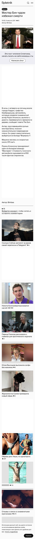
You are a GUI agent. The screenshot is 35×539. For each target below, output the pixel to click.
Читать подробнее (11, 532)
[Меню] (32, 3)
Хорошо (28, 536)
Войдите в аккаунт (10, 211)
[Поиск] (28, 3)
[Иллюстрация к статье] (17, 38)
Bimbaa (11, 202)
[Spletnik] (7, 3)
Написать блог (17, 60)
